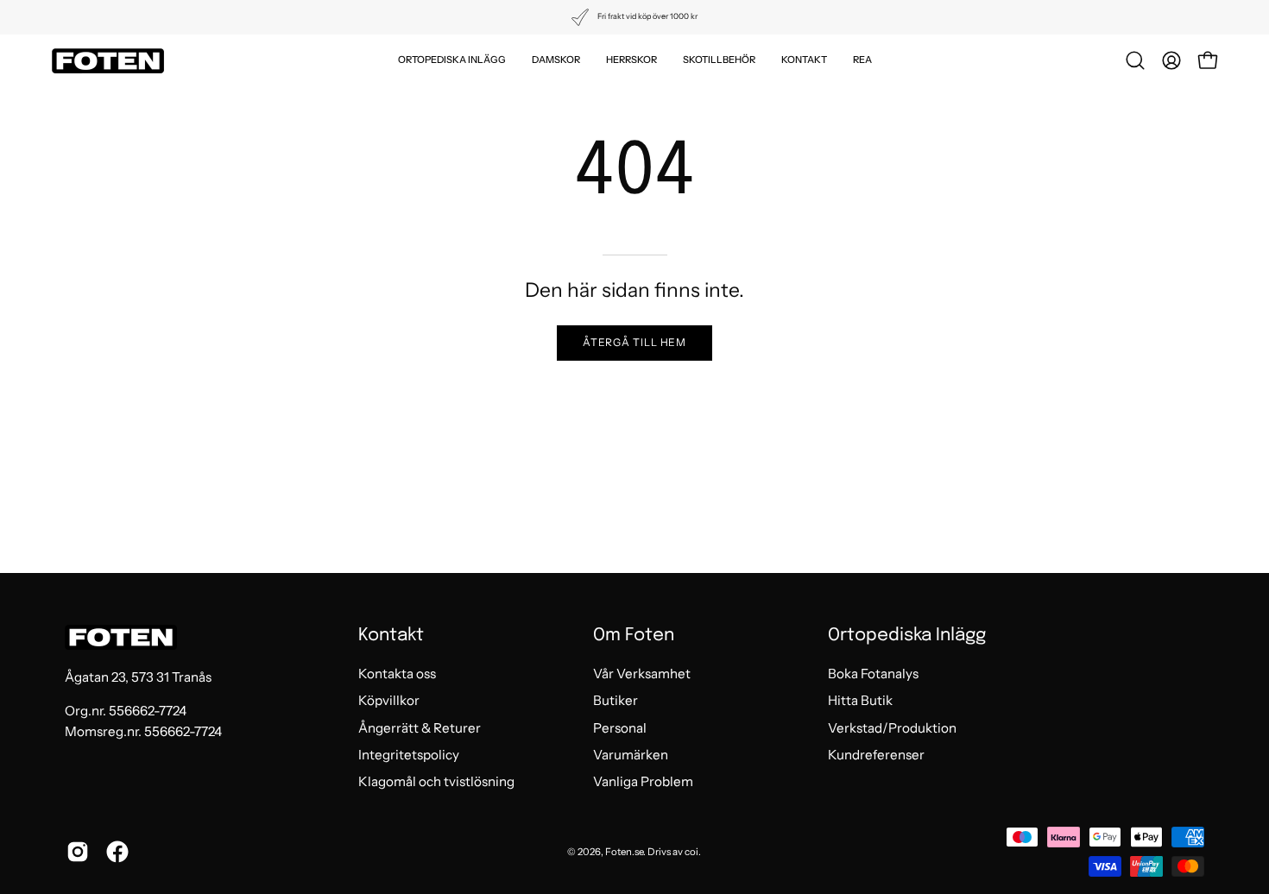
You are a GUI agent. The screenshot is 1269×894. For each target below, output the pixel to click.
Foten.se (624, 852)
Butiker (615, 701)
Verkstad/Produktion (892, 728)
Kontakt (391, 635)
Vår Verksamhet (642, 673)
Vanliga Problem (643, 782)
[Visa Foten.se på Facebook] (117, 852)
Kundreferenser (876, 754)
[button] (452, 60)
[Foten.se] (108, 60)
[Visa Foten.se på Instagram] (78, 852)
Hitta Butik (860, 701)
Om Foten (633, 635)
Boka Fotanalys (873, 673)
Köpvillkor (389, 701)
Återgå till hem (635, 342)
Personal (620, 728)
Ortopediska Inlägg (907, 635)
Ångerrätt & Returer (419, 728)
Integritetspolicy (408, 754)
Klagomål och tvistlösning (436, 782)
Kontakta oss (397, 673)
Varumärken (630, 754)
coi (691, 852)
